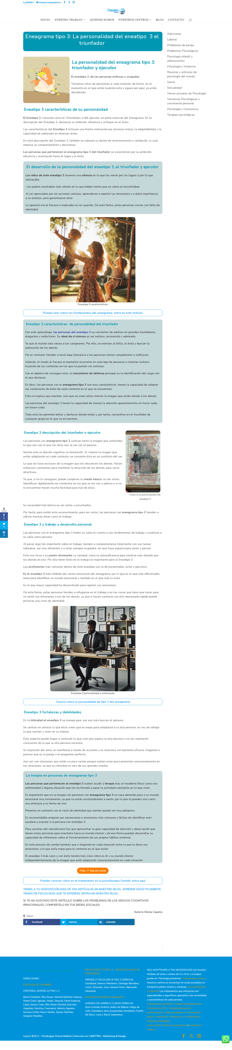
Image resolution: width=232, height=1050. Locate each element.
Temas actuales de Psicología (186, 93)
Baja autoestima (175, 1012)
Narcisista (162, 1016)
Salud (171, 82)
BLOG (160, 20)
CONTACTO (176, 20)
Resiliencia (176, 1016)
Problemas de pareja (180, 45)
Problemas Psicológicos (182, 51)
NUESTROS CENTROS (133, 20)
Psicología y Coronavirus (183, 109)
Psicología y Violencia (181, 66)
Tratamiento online (194, 978)
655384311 (29, 2)
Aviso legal (153, 1025)
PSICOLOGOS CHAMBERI (37, 984)
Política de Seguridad (174, 1025)
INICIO (45, 20)
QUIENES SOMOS (102, 20)
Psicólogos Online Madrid (56, 1036)
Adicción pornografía (159, 1021)
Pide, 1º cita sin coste (93, 870)
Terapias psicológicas (181, 115)
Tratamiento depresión (188, 1004)
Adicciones (174, 34)
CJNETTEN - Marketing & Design (107, 1036)
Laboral (172, 39)
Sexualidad (174, 88)
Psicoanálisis (192, 1016)
